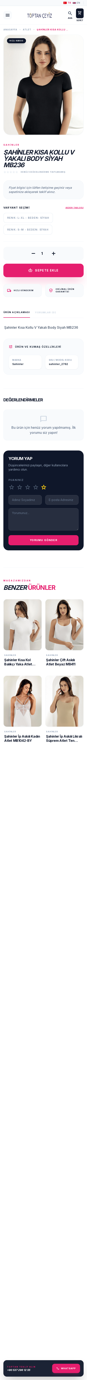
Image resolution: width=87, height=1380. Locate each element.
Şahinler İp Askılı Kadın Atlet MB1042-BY (22, 738)
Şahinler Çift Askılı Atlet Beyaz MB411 (60, 662)
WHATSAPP (66, 1368)
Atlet (27, 29)
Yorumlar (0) (45, 312)
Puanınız (16, 480)
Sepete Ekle (43, 270)
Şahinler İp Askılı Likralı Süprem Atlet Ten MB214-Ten (64, 740)
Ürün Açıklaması (16, 312)
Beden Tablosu (74, 207)
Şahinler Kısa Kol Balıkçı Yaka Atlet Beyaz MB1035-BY (19, 664)
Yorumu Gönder (43, 540)
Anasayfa (10, 29)
